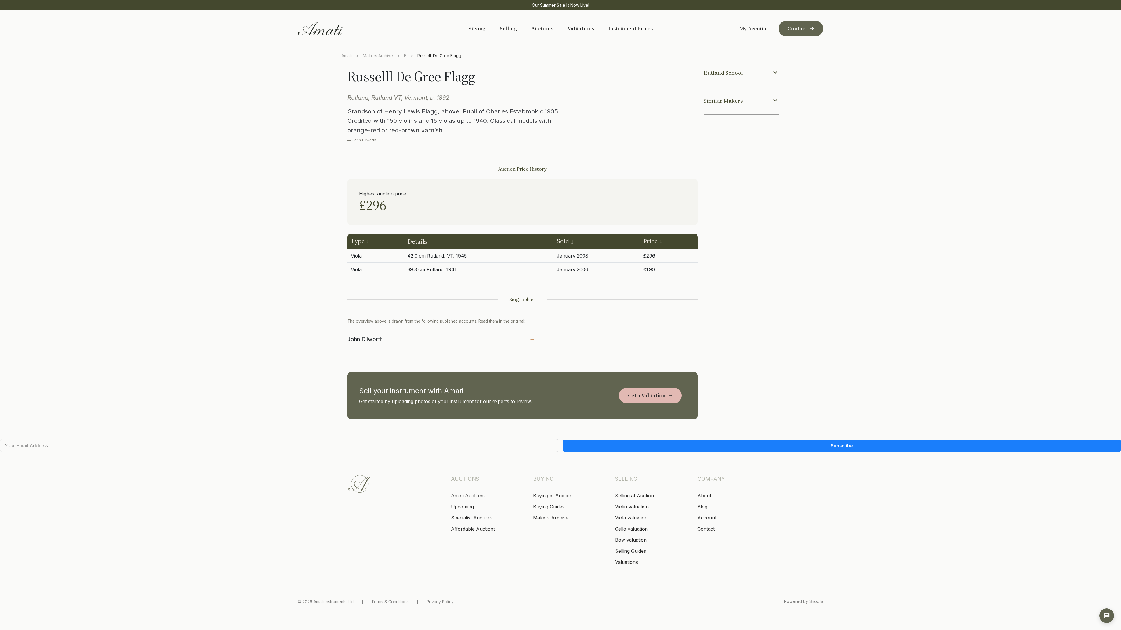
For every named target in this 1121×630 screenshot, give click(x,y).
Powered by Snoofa (803, 601)
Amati (347, 55)
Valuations (581, 28)
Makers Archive (378, 55)
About (704, 495)
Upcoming (462, 507)
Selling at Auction (634, 495)
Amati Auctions (468, 495)
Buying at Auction (552, 495)
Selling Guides (630, 551)
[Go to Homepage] (339, 28)
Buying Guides (549, 507)
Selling (508, 28)
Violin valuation (632, 507)
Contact (797, 28)
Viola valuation (631, 518)
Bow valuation (631, 540)
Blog (702, 507)
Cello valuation (631, 529)
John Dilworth (440, 339)
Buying (476, 28)
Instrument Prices (630, 28)
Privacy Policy (440, 601)
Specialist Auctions (472, 518)
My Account (753, 28)
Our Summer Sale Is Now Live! (560, 5)
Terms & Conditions (390, 601)
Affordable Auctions (473, 529)
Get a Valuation (647, 395)
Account (706, 518)
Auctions (542, 28)
